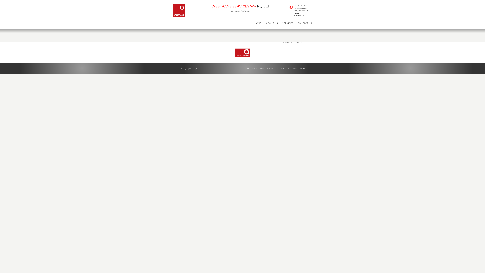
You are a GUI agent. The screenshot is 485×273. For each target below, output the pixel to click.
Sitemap (294, 68)
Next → (299, 42)
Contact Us (269, 68)
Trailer (283, 68)
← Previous (287, 42)
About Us (254, 68)
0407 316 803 (299, 16)
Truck (276, 68)
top (304, 69)
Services (261, 68)
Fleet (288, 68)
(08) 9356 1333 (305, 6)
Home (247, 68)
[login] (242, 53)
